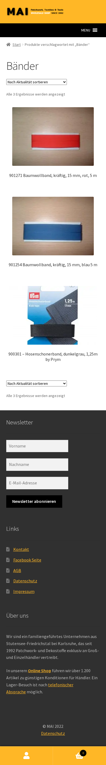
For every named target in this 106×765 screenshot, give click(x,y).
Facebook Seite (27, 560)
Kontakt (21, 549)
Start (17, 44)
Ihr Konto (26, 756)
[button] (85, 30)
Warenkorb (68, 751)
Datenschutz (25, 580)
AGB (17, 570)
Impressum (24, 591)
